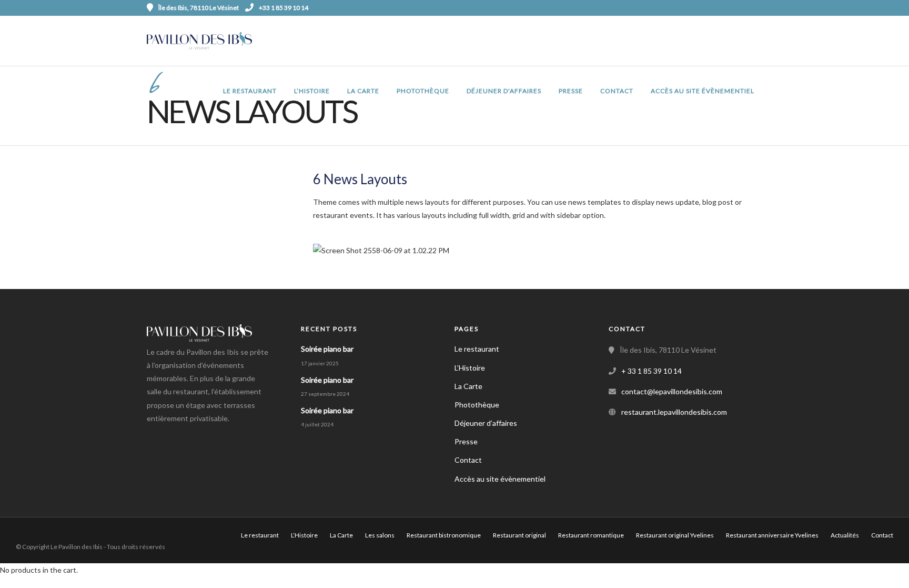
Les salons (380, 535)
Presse (571, 91)
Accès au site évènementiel (702, 91)
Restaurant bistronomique (444, 535)
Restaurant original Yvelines (675, 535)
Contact (616, 91)
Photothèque (423, 91)
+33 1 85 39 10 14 (283, 8)
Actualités (845, 535)
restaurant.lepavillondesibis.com (674, 411)
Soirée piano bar (327, 348)
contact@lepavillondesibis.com (671, 391)
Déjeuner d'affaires (504, 91)
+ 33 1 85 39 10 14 (651, 370)
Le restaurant (250, 91)
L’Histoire (312, 91)
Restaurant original (519, 535)
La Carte (363, 91)
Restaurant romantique (591, 535)
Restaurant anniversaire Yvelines (772, 535)
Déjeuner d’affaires (485, 422)
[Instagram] (758, 8)
